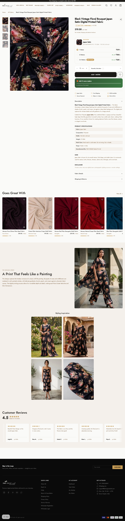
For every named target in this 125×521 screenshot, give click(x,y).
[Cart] (120, 5)
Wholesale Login (45, 509)
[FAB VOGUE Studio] (7, 5)
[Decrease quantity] (77, 68)
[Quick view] (24, 227)
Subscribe (117, 467)
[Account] (116, 5)
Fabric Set (50, 5)
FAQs (42, 490)
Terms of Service (45, 502)
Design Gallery (96, 5)
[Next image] (65, 54)
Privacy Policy (44, 499)
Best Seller (29, 5)
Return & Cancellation (47, 493)
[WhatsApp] (21, 492)
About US (43, 484)
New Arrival (20, 5)
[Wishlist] (111, 5)
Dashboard (72, 484)
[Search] (106, 5)
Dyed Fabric (59, 5)
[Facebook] (8, 492)
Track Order (72, 487)
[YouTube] (17, 492)
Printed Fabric (39, 5)
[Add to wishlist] (120, 74)
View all (119, 194)
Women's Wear (79, 5)
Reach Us (43, 487)
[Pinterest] (12, 492)
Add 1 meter (95, 75)
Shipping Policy (45, 496)
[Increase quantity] (86, 68)
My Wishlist (72, 490)
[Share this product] (121, 19)
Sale (88, 5)
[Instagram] (4, 492)
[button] (103, 68)
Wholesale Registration (47, 506)
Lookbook (69, 5)
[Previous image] (13, 54)
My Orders (72, 493)
